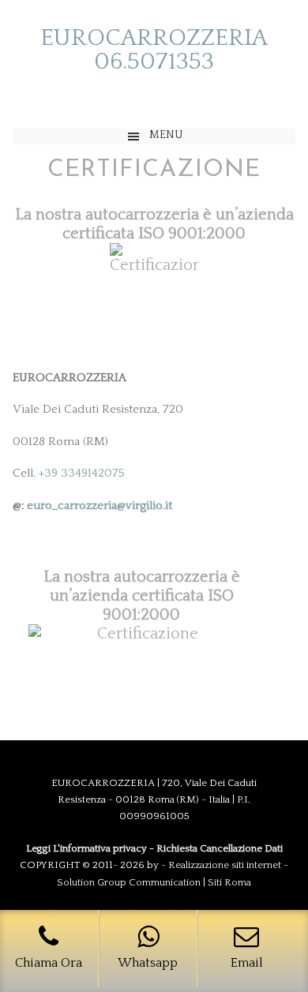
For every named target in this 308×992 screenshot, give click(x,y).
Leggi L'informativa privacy (86, 848)
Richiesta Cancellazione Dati (219, 848)
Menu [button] (166, 135)
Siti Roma (229, 882)
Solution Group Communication (129, 882)
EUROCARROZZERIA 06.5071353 (154, 50)
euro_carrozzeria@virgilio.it (99, 505)
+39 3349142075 (82, 473)
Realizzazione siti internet (224, 864)
